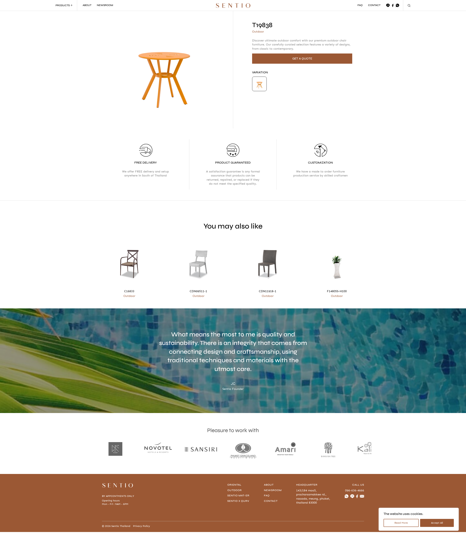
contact (271, 501)
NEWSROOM (105, 5)
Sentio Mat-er (238, 495)
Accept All (437, 522)
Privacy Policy (141, 526)
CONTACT (374, 5)
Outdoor (234, 490)
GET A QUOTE (302, 58)
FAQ (360, 5)
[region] (419, 519)
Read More (401, 522)
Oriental (234, 484)
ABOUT (87, 5)
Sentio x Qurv (238, 501)
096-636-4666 (354, 490)
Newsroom (273, 490)
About (269, 484)
